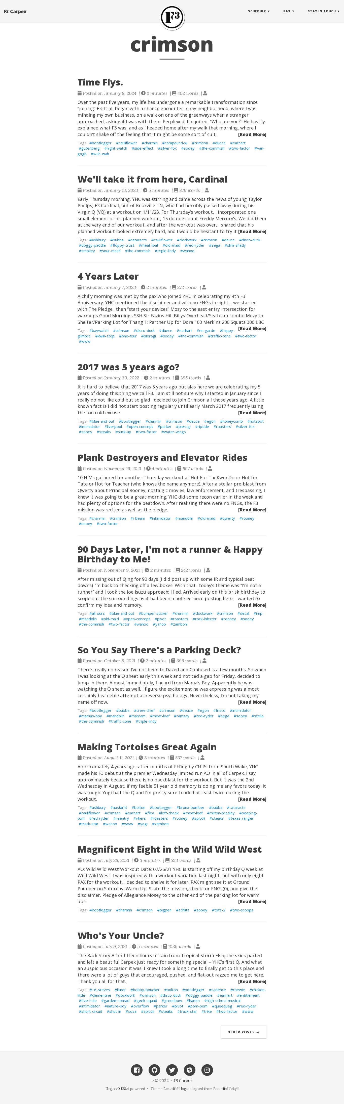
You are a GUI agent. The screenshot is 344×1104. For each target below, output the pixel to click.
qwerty (228, 518)
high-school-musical (223, 1000)
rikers (141, 818)
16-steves (101, 989)
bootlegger (102, 142)
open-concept (141, 426)
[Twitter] (172, 1070)
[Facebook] (136, 1070)
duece (220, 142)
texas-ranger (242, 818)
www (85, 341)
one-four (129, 335)
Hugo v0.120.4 (117, 1088)
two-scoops (242, 909)
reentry (122, 818)
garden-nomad (116, 1000)
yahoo (160, 624)
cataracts (139, 239)
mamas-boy (91, 715)
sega (216, 245)
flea (151, 812)
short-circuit (91, 1011)
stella (258, 715)
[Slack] (189, 1070)
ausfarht (120, 807)
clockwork (188, 239)
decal (244, 613)
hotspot (257, 421)
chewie (239, 989)
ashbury (99, 239)
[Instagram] (207, 1070)
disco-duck (251, 239)
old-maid (172, 245)
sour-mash (111, 250)
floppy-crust (123, 245)
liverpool (114, 426)
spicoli (199, 818)
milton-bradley (222, 812)
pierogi (150, 335)
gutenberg (90, 148)
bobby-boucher (146, 989)
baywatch (100, 330)
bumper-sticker (154, 613)
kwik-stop (106, 335)
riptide (203, 426)
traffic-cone (221, 335)
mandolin (185, 518)
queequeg (223, 1005)
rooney (248, 518)
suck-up (124, 431)
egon (211, 421)
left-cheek (170, 812)
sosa (132, 1011)
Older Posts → (243, 1032)
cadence (219, 989)
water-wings (175, 431)
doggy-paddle (93, 245)
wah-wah (101, 153)
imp (259, 613)
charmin (151, 142)
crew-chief (145, 710)
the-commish (213, 148)
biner (121, 989)
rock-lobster (206, 618)
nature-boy (116, 1005)
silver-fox (168, 148)
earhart (239, 142)
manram (138, 715)
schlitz (184, 909)
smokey (88, 250)
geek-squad (146, 1000)
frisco (220, 710)
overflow (141, 1005)
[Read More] (252, 134)
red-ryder (195, 245)
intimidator (90, 426)
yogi (144, 823)
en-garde (207, 330)
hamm (194, 1000)
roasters (223, 426)
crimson (201, 142)
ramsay (183, 715)
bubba (118, 239)
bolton (139, 807)
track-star (89, 823)
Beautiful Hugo (176, 1088)
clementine (101, 995)
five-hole (89, 1000)
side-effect (143, 148)
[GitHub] (154, 1070)
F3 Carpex (15, 11)
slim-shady (236, 245)
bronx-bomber (191, 807)
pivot (161, 618)
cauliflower (128, 142)
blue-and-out (103, 421)
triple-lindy (166, 250)
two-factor (240, 148)
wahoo (188, 250)
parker (165, 426)
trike (208, 1011)
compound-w (176, 142)
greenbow (173, 1000)
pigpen (165, 909)
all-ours (98, 613)
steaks (105, 431)
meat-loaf (149, 245)
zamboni (180, 624)
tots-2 (219, 909)
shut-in (115, 1011)
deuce (229, 239)
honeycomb (233, 421)
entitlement (249, 995)
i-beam (139, 518)
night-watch (117, 148)
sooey (189, 148)
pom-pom (199, 1005)
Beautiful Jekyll (225, 1088)
